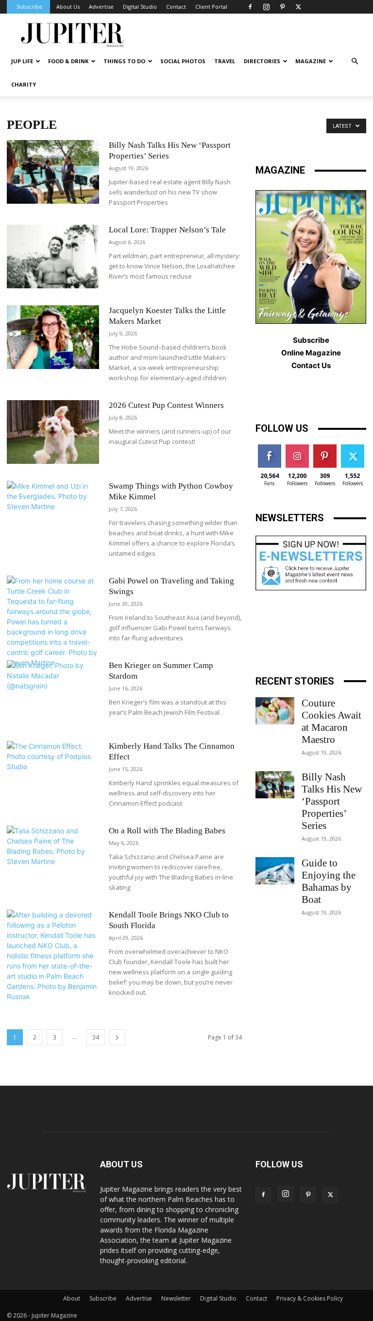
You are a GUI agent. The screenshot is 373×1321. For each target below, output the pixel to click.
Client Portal (211, 6)
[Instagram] (266, 7)
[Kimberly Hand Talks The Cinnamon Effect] (53, 773)
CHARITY (23, 84)
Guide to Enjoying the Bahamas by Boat (329, 881)
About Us (68, 6)
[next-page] (117, 1037)
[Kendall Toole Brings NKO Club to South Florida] (53, 956)
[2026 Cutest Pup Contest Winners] (53, 432)
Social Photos (182, 61)
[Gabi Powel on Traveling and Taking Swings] (53, 622)
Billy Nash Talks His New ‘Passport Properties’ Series (332, 801)
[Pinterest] (282, 7)
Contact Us (311, 365)
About (71, 1298)
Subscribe (29, 6)
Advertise (101, 6)
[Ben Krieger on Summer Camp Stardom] (53, 692)
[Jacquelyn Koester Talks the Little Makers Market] (53, 337)
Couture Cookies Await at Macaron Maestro (331, 721)
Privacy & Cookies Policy (309, 1298)
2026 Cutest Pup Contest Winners (166, 405)
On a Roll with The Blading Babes (167, 830)
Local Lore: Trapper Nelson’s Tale (167, 229)
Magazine (310, 61)
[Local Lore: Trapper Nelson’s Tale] (53, 256)
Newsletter (176, 1298)
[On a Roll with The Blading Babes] (53, 857)
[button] (354, 61)
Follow (297, 448)
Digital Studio (140, 6)
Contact (176, 6)
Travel (224, 61)
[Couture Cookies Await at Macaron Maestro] (274, 710)
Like (269, 448)
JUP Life (22, 61)
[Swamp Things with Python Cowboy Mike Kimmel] (53, 513)
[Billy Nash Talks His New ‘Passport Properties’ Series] (53, 172)
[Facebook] (250, 7)
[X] (298, 7)
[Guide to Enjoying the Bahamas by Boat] (274, 870)
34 (95, 1037)
